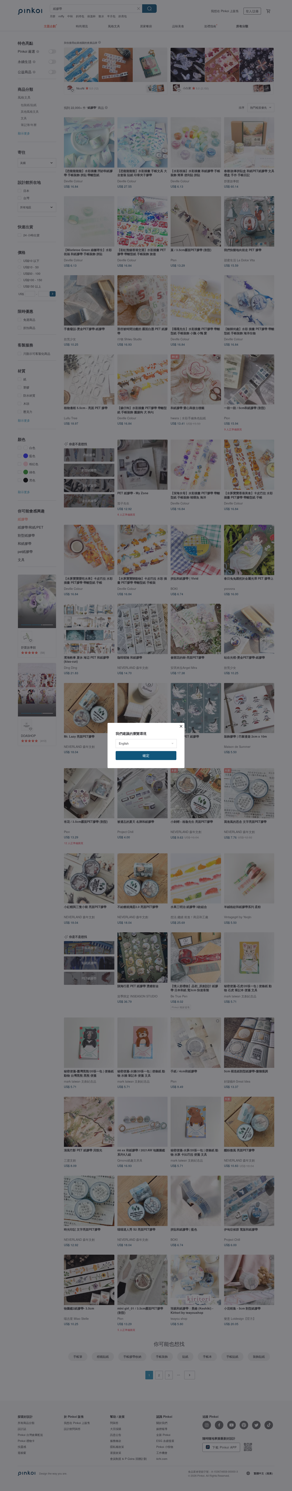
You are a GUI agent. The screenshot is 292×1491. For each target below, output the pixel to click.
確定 (146, 755)
